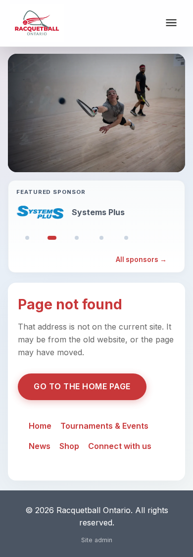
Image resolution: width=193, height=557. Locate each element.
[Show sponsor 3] (77, 238)
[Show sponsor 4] (101, 238)
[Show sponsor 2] (52, 238)
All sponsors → (141, 259)
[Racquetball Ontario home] (37, 23)
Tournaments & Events (104, 426)
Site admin (96, 540)
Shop (69, 446)
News (39, 446)
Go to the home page (82, 386)
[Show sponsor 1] (27, 238)
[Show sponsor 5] (126, 238)
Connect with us (119, 446)
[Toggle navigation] (171, 23)
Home (40, 426)
